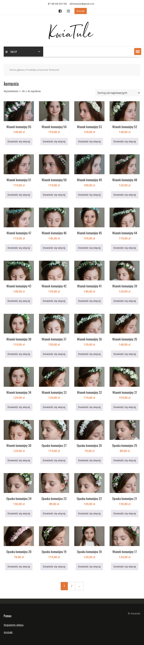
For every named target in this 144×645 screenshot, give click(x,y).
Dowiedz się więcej (19, 141)
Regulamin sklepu (14, 625)
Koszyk (80, 10)
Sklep (13, 51)
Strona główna (17, 69)
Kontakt (8, 632)
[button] (137, 51)
